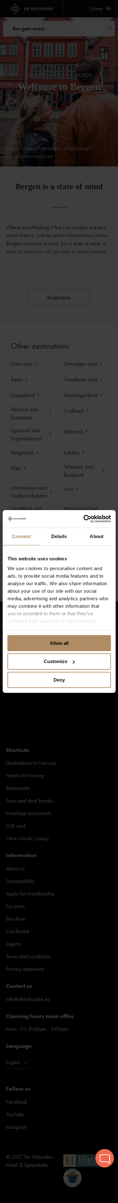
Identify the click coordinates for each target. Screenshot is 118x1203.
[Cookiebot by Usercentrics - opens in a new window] (84, 519)
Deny (59, 680)
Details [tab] (59, 536)
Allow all (59, 642)
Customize (55, 661)
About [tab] (97, 536)
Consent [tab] (21, 536)
